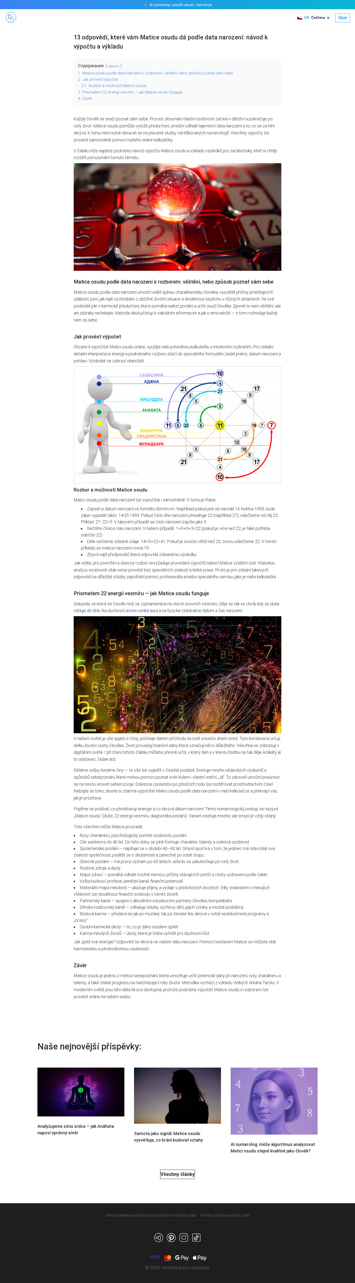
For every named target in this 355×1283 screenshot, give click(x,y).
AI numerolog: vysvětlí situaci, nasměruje (180, 5)
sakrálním (166, 312)
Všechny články (177, 1174)
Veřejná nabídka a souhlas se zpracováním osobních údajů (151, 1215)
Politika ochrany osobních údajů (225, 1215)
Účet (342, 17)
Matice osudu (86, 292)
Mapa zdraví (91, 874)
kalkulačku (200, 346)
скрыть (114, 66)
